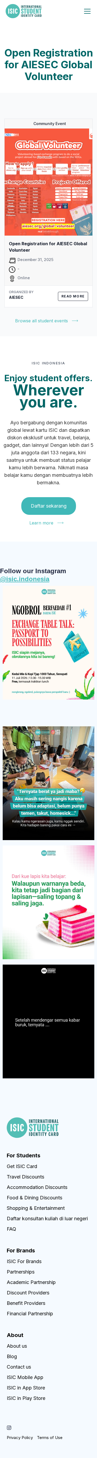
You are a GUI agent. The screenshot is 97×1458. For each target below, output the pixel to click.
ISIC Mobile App (25, 1377)
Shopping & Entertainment (36, 1208)
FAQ (11, 1229)
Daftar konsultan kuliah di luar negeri (47, 1218)
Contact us (19, 1367)
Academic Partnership (31, 1282)
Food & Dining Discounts (34, 1197)
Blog (12, 1356)
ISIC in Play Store (26, 1398)
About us (17, 1346)
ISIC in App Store (26, 1388)
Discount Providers (28, 1292)
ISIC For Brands (24, 1261)
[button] (86, 11)
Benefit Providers (26, 1303)
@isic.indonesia (24, 579)
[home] (23, 11)
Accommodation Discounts (37, 1187)
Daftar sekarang (49, 506)
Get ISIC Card (22, 1166)
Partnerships (20, 1272)
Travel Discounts (25, 1177)
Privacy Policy (20, 1437)
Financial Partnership (30, 1313)
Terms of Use (50, 1437)
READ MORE (73, 296)
